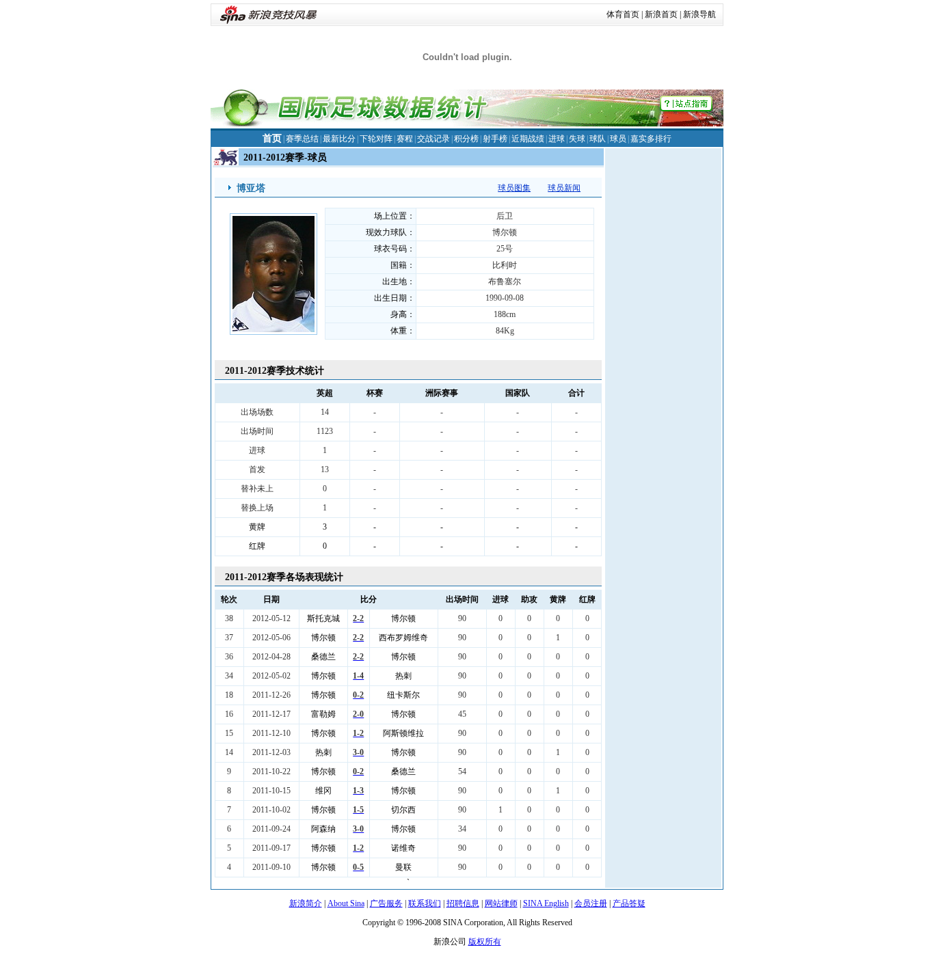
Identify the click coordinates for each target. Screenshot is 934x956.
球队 (597, 139)
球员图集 (514, 188)
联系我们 (424, 903)
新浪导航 (699, 14)
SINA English (546, 903)
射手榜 (495, 139)
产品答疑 (629, 903)
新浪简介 (305, 903)
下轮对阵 (376, 139)
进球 (556, 139)
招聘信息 (462, 903)
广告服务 (386, 903)
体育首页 (622, 14)
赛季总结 (302, 139)
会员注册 (590, 903)
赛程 (405, 139)
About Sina (346, 903)
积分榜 (466, 139)
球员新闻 (564, 188)
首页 (272, 138)
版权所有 (484, 941)
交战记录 (433, 139)
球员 (618, 139)
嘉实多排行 (650, 139)
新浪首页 (661, 14)
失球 (577, 139)
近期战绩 (527, 139)
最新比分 (339, 139)
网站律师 (501, 903)
